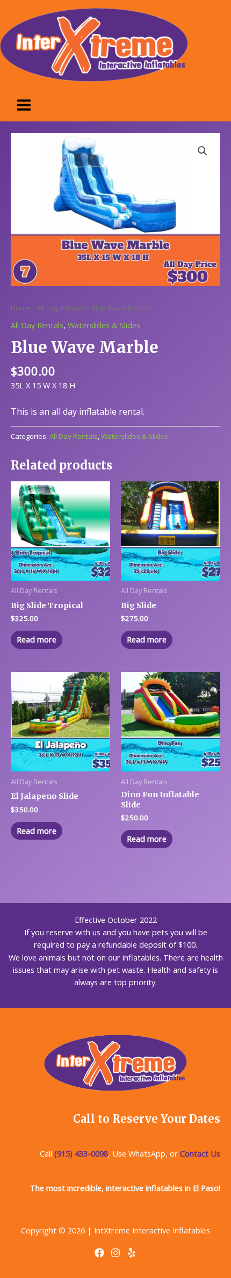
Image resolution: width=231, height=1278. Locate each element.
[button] (202, 151)
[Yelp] (131, 1253)
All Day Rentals (61, 308)
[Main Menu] (24, 105)
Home (21, 308)
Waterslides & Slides (104, 325)
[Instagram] (115, 1253)
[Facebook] (99, 1253)
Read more (36, 639)
